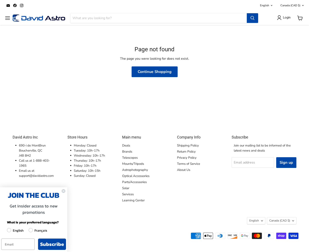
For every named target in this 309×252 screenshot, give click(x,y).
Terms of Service (188, 164)
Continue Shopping (155, 71)
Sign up (286, 162)
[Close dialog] (63, 191)
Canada (290, 5)
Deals (126, 145)
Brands (127, 151)
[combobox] (158, 18)
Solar (125, 188)
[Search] (252, 18)
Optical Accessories (135, 176)
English (264, 5)
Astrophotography (135, 170)
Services (128, 194)
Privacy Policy (187, 158)
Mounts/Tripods (133, 164)
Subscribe (52, 244)
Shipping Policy (188, 145)
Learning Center (133, 200)
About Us (183, 170)
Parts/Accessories (134, 182)
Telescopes (130, 158)
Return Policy (186, 151)
